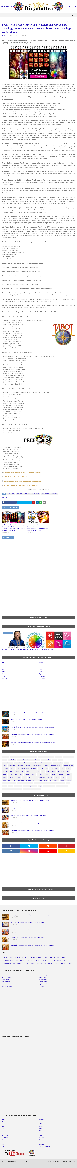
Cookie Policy (72, 1161)
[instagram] (73, 6)
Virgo (40, 786)
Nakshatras (61, 774)
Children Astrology (46, 759)
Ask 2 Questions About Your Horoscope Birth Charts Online (27, 808)
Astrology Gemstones (15, 957)
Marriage (11, 774)
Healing (67, 762)
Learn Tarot (19, 493)
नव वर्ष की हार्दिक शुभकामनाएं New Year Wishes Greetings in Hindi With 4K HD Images (32, 727)
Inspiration (34, 768)
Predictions (42, 777)
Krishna (68, 768)
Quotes (69, 777)
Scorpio (69, 780)
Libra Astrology (6, 982)
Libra (38, 771)
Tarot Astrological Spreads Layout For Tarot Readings (20, 485)
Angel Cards (22, 757)
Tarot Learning (45, 493)
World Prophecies (7, 789)
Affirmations (14, 757)
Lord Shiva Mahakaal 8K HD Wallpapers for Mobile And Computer (29, 815)
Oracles (4, 667)
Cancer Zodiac (42, 977)
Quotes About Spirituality (9, 963)
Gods (61, 762)
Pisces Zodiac (42, 986)
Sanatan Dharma (54, 780)
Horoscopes (5, 768)
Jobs (46, 768)
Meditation (4, 678)
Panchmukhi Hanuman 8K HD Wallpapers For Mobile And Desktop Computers (32, 734)
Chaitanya (5, 36)
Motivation (40, 774)
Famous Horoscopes (7, 762)
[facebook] (67, 6)
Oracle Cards (11, 777)
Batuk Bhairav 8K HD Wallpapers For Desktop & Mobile (26, 719)
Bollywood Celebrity (68, 757)
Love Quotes (61, 771)
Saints (45, 780)
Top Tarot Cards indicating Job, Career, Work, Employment (22, 481)
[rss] (66, 851)
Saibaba (40, 780)
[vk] (11, 851)
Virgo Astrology (43, 979)
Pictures (24, 777)
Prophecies (49, 777)
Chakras (37, 759)
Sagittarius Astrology (7, 984)
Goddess (56, 762)
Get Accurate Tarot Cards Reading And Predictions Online (22, 473)
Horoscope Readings (68, 765)
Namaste (68, 774)
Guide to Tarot (10, 493)
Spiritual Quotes (48, 783)
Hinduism (27, 765)
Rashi (13, 780)
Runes (3, 674)
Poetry (35, 777)
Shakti (4, 783)
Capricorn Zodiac (43, 984)
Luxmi (67, 771)
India (18, 768)
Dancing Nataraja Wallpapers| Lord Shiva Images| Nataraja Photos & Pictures (32, 712)
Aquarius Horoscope (7, 986)
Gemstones (44, 762)
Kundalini (11, 771)
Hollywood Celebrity (37, 765)
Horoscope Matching (56, 765)
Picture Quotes (57, 960)
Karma (62, 768)
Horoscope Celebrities (8, 960)
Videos (3, 676)
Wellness (41, 669)
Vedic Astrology (27, 786)
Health (4, 765)
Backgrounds (42, 757)
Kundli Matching (20, 771)
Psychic (63, 777)
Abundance (5, 757)
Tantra (40, 671)
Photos (18, 777)
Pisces (30, 777)
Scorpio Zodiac (43, 982)
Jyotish (56, 768)
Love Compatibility (50, 771)
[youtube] (48, 851)
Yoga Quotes (31, 789)
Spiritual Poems (38, 783)
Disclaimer (64, 1161)
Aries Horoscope (6, 975)
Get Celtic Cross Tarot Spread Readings (16, 477)
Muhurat (47, 774)
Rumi (34, 780)
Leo (34, 771)
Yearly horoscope (17, 789)
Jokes (51, 768)
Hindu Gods (20, 765)
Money (33, 774)
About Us (41, 1144)
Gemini (37, 762)
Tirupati (10, 786)
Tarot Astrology (35, 493)
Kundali (5, 771)
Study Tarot (27, 493)
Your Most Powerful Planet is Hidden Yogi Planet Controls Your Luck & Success (33, 742)
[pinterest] (75, 6)
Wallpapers (42, 676)
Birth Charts (50, 757)
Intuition (41, 768)
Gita (50, 762)
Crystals (55, 759)
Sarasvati (62, 780)
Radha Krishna (6, 780)
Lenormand (42, 665)
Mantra (3, 671)
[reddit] (48, 846)
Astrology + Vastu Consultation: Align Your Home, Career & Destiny (30, 800)
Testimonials (5, 1144)
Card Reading (12, 759)
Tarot (3, 665)
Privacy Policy (56, 1161)
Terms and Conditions (44, 1146)
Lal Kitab (28, 771)
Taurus (4, 786)
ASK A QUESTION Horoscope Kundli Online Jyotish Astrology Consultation (27, 650)
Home (3, 21)
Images (12, 768)
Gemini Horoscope (6, 977)
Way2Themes (15, 1165)
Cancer (4, 759)
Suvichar (56, 783)
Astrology (41, 662)
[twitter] (70, 6)
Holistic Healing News (44, 1142)
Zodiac (38, 789)
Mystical (54, 774)
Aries (28, 757)
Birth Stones (58, 757)
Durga (60, 759)
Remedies (28, 780)
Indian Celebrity (25, 768)
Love (43, 771)
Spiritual (41, 667)
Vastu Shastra (42, 678)
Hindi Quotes (11, 765)
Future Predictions (28, 762)
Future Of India (18, 762)
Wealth (52, 786)
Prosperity (57, 777)
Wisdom (65, 786)
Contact (4, 1146)
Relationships (20, 780)
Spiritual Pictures (28, 783)
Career (19, 759)
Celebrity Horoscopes (28, 759)
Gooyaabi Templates (31, 1165)
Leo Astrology (5, 979)
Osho (44, 960)
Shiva (9, 783)
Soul (14, 783)
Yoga (40, 674)
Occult (3, 669)
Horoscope (46, 765)
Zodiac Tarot (9, 21)
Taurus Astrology (43, 975)
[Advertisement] (38, 600)
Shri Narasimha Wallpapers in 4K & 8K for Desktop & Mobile (28, 823)
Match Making (18, 774)
